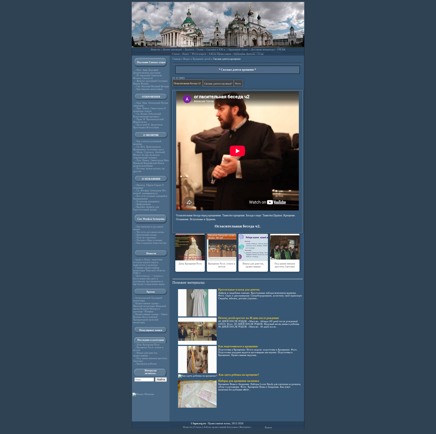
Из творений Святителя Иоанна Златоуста (147, 76)
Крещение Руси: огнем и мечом (221, 265)
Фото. (238, 83)
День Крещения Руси (147, 344)
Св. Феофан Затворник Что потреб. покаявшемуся (149, 192)
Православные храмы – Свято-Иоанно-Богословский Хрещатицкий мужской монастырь (150, 318)
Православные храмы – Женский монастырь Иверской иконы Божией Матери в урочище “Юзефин (149, 307)
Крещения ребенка (146, 363)
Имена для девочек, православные (145, 354)
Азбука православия (214, 427)
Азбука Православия (220, 53)
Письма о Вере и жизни (149, 240)
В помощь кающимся (147, 201)
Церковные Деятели (244, 53)
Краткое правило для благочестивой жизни (146, 208)
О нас (261, 53)
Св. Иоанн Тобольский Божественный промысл (147, 115)
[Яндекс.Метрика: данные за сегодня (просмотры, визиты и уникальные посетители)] (143, 394)
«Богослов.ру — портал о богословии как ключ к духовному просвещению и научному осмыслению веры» (149, 279)
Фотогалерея (199, 53)
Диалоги (189, 49)
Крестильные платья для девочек (239, 289)
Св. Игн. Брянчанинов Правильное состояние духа (148, 148)
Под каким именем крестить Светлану (285, 265)
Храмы (150, 291)
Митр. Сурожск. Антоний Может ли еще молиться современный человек (149, 155)
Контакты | (245, 427)
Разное (268, 427)
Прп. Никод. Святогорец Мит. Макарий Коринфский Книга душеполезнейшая (151, 163)
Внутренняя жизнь (146, 234)
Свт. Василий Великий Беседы (152, 86)
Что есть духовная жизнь (150, 232)
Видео (185, 53)
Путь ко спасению (146, 237)
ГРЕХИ (281, 49)
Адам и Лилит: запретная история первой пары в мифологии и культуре (147, 262)
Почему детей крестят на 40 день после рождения (248, 318)
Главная (176, 58)
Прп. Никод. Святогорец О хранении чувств (149, 109)
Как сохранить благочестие (151, 243)
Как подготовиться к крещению (238, 346)
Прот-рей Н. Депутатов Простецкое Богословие (147, 126)
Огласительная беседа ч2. (187, 83)
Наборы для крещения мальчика (238, 380)
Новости (155, 49)
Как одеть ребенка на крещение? (239, 374)
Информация (143, 204)
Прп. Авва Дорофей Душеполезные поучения (146, 71)
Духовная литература (263, 49)
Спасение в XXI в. (216, 49)
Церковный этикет (238, 49)
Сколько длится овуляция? (218, 83)
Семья (200, 49)
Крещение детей (202, 58)
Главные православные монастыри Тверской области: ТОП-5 (149, 270)
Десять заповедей (172, 49)
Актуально (232, 427)
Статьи (176, 53)
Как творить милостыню (149, 89)
